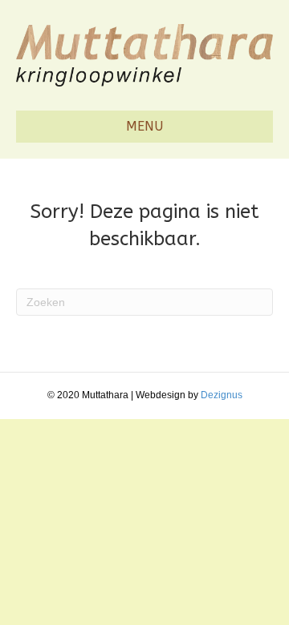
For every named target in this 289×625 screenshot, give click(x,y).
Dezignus (221, 395)
